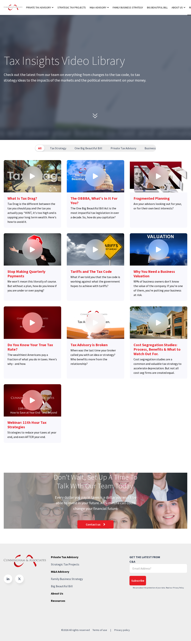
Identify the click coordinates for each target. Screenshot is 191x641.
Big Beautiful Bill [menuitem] (157, 7)
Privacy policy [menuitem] (122, 630)
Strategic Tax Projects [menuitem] (71, 7)
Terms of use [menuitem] (100, 630)
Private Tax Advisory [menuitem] (38, 7)
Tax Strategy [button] (58, 148)
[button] (8, 579)
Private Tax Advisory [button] (123, 148)
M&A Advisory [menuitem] (98, 7)
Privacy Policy (178, 588)
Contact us (93, 524)
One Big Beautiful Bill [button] (88, 148)
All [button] (40, 148)
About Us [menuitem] (177, 7)
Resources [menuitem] (58, 601)
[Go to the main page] (13, 7)
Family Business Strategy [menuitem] (128, 7)
